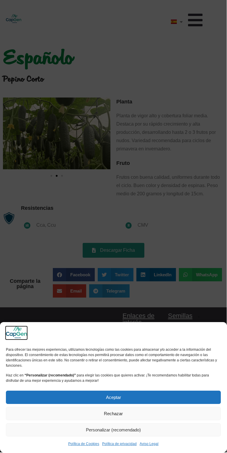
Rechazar (113, 413)
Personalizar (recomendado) (113, 429)
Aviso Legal (149, 444)
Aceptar (113, 397)
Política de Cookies (83, 444)
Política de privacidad (119, 444)
